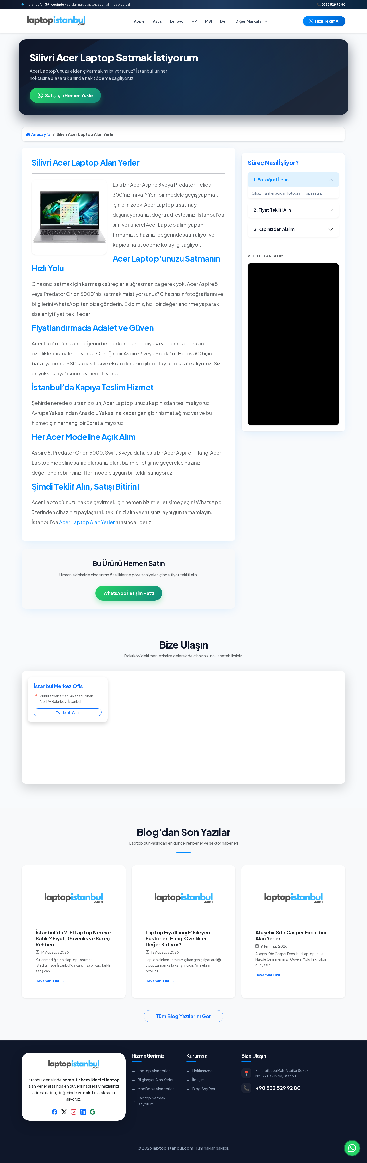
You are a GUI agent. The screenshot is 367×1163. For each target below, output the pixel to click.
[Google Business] (92, 1111)
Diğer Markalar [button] (250, 21)
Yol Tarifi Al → (68, 712)
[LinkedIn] (83, 1111)
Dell (223, 21)
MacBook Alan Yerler (153, 1088)
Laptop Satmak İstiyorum (148, 1100)
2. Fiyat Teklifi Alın (272, 210)
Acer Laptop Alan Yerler (87, 522)
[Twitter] (64, 1111)
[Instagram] (73, 1111)
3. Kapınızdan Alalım (274, 229)
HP (194, 21)
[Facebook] (54, 1111)
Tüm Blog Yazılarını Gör (183, 1016)
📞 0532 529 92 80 (331, 4)
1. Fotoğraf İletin (271, 179)
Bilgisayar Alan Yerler (153, 1079)
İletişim (195, 1079)
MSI (208, 21)
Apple (139, 21)
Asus (157, 21)
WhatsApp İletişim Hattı (128, 593)
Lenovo (177, 21)
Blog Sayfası (200, 1088)
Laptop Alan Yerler (151, 1070)
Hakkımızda (199, 1070)
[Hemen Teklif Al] (352, 1148)
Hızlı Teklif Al (327, 21)
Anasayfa (40, 134)
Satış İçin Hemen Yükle (69, 95)
